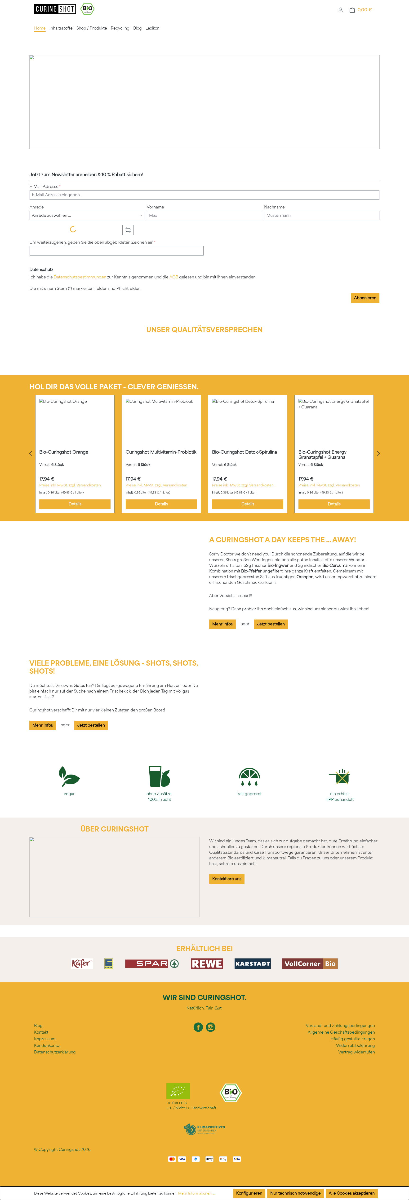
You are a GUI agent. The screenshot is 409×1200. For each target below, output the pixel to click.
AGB (173, 277)
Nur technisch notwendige (295, 1193)
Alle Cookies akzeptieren (352, 1193)
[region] (204, 454)
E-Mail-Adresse (45, 186)
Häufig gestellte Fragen (353, 1039)
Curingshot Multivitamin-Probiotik (161, 452)
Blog (38, 1025)
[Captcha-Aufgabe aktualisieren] (128, 230)
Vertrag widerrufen (356, 1052)
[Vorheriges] (30, 454)
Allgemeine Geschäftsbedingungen (341, 1032)
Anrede (37, 207)
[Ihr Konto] (341, 10)
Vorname (155, 207)
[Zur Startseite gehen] (55, 8)
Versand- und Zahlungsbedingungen (340, 1025)
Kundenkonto (46, 1045)
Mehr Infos (222, 624)
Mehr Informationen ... (196, 1193)
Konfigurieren (249, 1193)
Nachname (274, 207)
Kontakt (41, 1032)
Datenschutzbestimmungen (80, 277)
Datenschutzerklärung (55, 1052)
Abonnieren (365, 298)
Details (75, 504)
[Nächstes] (378, 454)
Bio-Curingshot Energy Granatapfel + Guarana (322, 455)
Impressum (45, 1039)
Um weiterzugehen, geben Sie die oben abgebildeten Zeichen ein (93, 242)
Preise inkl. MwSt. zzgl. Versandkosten (70, 485)
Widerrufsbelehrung (355, 1045)
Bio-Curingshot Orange (63, 452)
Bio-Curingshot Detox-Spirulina (244, 452)
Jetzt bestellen (271, 624)
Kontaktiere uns (226, 879)
